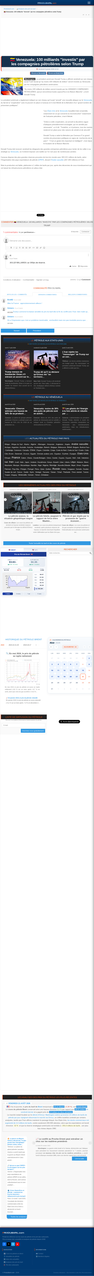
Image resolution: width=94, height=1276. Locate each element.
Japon (27, 462)
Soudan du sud (10, 472)
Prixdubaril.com (9, 9)
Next (89, 499)
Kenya (49, 462)
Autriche (30, 447)
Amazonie (50, 444)
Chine (32, 450)
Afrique (7, 444)
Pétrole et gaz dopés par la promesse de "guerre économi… (76, 518)
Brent (40, 1107)
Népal (73, 465)
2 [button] (89, 658)
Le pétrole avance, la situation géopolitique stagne (18, 517)
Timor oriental (77, 472)
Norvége (53, 465)
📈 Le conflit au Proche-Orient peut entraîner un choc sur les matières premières (59, 1140)
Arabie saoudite (57, 160)
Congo (53, 450)
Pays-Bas (15, 469)
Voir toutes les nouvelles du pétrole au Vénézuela (47, 400)
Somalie (79, 469)
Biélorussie (62, 447)
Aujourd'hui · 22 (70, 647)
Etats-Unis (82, 453)
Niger (40, 465)
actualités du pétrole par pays (49, 438)
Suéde (26, 472)
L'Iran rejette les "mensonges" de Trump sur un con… (75, 354)
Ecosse (26, 454)
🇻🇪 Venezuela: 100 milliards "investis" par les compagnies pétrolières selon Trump (47, 61)
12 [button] (64, 670)
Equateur (57, 454)
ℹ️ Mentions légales (42, 1256)
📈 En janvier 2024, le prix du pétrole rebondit (21, 698)
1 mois (8, 594)
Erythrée (65, 454)
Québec (48, 469)
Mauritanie (8, 465)
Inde (78, 458)
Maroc (86, 462)
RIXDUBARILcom (13, 1233)
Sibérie (63, 469)
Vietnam (31, 475)
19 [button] (64, 677)
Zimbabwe (44, 475)
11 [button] (58, 670)
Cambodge (9, 450)
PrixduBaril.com (9, 1272)
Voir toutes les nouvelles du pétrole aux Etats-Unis (48, 344)
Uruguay (14, 475)
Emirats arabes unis (45, 454)
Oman (79, 465)
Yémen (37, 475)
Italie (22, 462)
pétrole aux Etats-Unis (48, 340)
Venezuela (88, 100)
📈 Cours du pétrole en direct (13, 1253)
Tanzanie (46, 472)
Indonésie (85, 458)
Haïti (74, 458)
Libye (73, 462)
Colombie (46, 450)
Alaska (26, 444)
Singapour (71, 469)
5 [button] (64, 664)
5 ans (39, 594)
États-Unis (51, 111)
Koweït (56, 462)
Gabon (23, 458)
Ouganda (85, 465)
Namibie (34, 465)
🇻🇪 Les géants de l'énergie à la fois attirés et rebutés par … (75, 411)
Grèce (49, 458)
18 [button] (58, 677)
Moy (36, 588)
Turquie (7, 475)
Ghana (29, 458)
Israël (17, 462)
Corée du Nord (61, 450)
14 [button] (77, 670)
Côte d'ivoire (9, 454)
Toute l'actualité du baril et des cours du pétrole (47, 543)
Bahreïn (47, 447)
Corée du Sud (72, 450)
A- (89, 15)
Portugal (31, 469)
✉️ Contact (39, 1253)
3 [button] (52, 664)
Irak (6, 462)
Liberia (67, 462)
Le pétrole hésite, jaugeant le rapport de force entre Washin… (47, 518)
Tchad (59, 472)
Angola (67, 444)
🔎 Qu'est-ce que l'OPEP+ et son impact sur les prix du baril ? (16, 1167)
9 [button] (89, 664)
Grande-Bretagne (39, 458)
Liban (62, 462)
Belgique (54, 447)
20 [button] (71, 677)
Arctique (8, 447)
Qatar (42, 469)
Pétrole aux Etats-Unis (55, 73)
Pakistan (8, 469)
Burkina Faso (84, 447)
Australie (23, 447)
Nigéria (45, 465)
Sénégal (38, 472)
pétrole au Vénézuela (48, 397)
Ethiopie (7, 458)
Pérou (37, 469)
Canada (26, 450)
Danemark (18, 454)
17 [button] (52, 677)
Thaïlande (66, 472)
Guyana (61, 458)
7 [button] (76, 664)
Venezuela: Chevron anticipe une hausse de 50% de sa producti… (16, 411)
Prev (5, 499)
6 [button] (70, 664)
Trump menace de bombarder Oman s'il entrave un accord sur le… (18, 374)
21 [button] (77, 677)
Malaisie (80, 462)
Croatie (81, 450)
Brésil (69, 447)
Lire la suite (79, 1159)
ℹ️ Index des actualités (11, 1259)
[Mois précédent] (56, 647)
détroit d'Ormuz (38, 1115)
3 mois (18, 594)
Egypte (33, 454)
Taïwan (53, 472)
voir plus (10, 312)
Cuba (86, 450)
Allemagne (41, 444)
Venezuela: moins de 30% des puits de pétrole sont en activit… (46, 411)
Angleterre (59, 444)
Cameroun (17, 450)
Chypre (38, 450)
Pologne (23, 469)
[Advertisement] (47, 38)
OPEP (41, 160)
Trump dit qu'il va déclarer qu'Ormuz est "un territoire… (46, 374)
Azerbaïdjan (38, 447)
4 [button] (58, 664)
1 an (29, 594)
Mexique (16, 465)
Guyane (68, 458)
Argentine (15, 447)
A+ (83, 15)
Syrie (32, 472)
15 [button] (83, 670)
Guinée (54, 458)
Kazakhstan (42, 462)
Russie (56, 468)
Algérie (33, 444)
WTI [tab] (35, 550)
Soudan (85, 469)
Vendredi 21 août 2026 (19, 1103)
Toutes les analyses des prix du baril (20, 1217)
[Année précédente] (51, 647)
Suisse (19, 472)
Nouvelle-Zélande (64, 465)
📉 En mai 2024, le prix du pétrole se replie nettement (22, 654)
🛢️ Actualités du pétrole (11, 1256)
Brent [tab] (12, 550)
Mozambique (25, 465)
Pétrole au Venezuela (38, 73)
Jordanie (33, 462)
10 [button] (52, 670)
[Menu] (89, 2)
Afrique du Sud (16, 444)
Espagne (73, 454)
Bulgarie (76, 447)
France (16, 457)
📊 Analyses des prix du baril (26, 9)
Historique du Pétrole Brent (23, 639)
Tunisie (85, 472)
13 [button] (71, 670)
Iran (11, 461)
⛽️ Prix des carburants (11, 1265)
